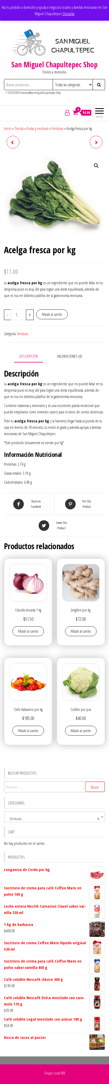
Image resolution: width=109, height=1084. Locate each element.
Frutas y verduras (37, 128)
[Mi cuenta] (67, 112)
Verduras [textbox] (53, 818)
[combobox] (54, 816)
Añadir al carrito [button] (28, 631)
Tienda (19, 128)
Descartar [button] (69, 13)
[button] (96, 166)
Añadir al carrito (52, 314)
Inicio (7, 128)
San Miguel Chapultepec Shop (54, 64)
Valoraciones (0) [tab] (69, 356)
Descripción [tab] (28, 356)
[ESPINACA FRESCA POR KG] (13, 142)
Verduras (57, 128)
